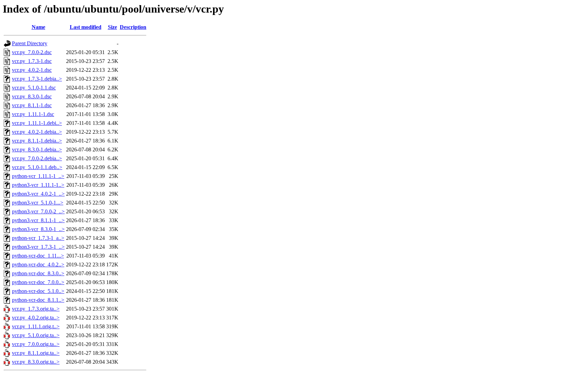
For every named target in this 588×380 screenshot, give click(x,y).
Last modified (85, 27)
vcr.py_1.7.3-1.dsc (32, 61)
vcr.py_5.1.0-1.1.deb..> (37, 167)
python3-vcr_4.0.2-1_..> (38, 194)
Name (38, 27)
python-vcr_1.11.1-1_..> (38, 176)
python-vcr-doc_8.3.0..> (38, 273)
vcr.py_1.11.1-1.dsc (33, 114)
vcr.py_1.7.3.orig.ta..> (36, 309)
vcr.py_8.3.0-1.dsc (32, 96)
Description (133, 27)
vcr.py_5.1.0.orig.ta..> (36, 335)
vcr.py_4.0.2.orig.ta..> (36, 317)
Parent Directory (29, 43)
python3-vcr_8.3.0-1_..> (38, 229)
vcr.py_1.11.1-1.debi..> (37, 123)
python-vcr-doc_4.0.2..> (38, 264)
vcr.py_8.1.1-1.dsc (32, 105)
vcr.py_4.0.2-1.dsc (32, 70)
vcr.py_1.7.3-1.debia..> (37, 79)
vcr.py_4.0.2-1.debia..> (37, 132)
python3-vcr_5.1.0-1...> (37, 202)
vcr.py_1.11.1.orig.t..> (36, 326)
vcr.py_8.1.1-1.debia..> (37, 141)
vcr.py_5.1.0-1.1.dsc (34, 87)
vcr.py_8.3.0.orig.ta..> (36, 362)
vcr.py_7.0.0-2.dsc (32, 52)
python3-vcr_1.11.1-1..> (38, 185)
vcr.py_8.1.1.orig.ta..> (36, 353)
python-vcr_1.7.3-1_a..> (38, 238)
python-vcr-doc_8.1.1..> (38, 300)
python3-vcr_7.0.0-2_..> (38, 211)
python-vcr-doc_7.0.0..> (38, 282)
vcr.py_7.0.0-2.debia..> (37, 158)
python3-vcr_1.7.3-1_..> (38, 247)
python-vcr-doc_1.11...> (38, 256)
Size (112, 27)
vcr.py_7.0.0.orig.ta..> (36, 344)
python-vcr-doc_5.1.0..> (38, 291)
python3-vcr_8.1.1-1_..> (38, 220)
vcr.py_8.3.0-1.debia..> (37, 149)
